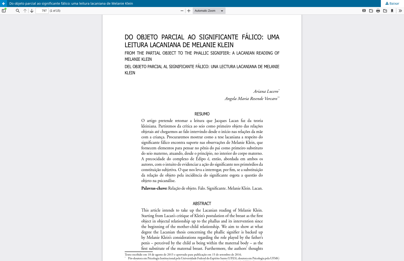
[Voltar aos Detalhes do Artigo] (3, 3)
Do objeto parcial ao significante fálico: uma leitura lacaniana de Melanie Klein (71, 3)
